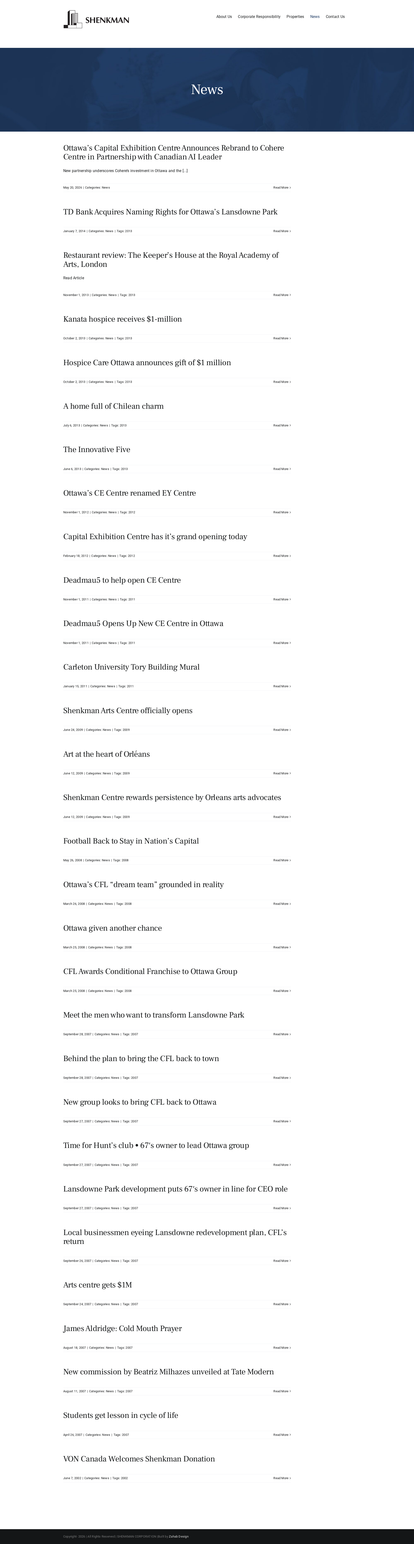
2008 (125, 860)
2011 (131, 599)
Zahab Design (179, 1536)
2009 (126, 730)
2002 (124, 1478)
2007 (134, 1034)
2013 (128, 231)
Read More (280, 187)
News (106, 187)
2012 (131, 512)
